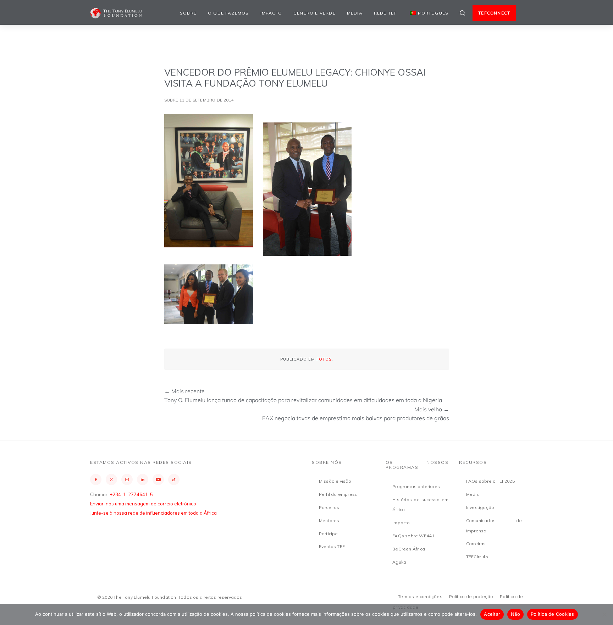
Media (355, 13)
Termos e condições (420, 596)
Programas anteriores (416, 486)
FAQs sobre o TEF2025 (490, 481)
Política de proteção (471, 596)
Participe (328, 533)
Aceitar (492, 614)
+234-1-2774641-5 (131, 494)
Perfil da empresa (338, 494)
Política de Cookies (552, 614)
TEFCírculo (477, 556)
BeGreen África (408, 549)
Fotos (324, 359)
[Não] (604, 614)
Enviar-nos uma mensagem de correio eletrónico (143, 503)
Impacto (271, 13)
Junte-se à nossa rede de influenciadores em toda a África (153, 513)
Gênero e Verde (314, 13)
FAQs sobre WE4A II (414, 535)
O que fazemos (228, 13)
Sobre (188, 13)
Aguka (399, 562)
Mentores (329, 520)
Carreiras (476, 543)
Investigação (480, 507)
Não (515, 614)
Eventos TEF (332, 546)
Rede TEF (385, 13)
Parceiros (329, 507)
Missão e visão (335, 481)
